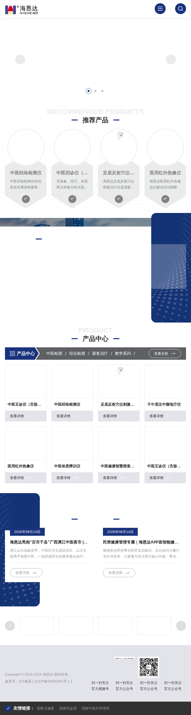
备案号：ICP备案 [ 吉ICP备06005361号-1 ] (38, 681)
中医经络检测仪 (26, 172)
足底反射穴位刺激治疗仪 (119, 172)
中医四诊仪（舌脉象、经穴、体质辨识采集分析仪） (72, 172)
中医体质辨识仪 (67, 466)
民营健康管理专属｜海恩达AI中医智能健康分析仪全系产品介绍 (142, 542)
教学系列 (123, 353)
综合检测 (77, 353)
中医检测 (54, 353)
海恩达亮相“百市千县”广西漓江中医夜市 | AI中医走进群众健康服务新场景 (49, 542)
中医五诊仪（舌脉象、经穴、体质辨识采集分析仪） (26, 404)
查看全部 (161, 354)
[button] (89, 91)
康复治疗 (100, 353)
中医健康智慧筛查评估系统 (119, 466)
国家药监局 (68, 708)
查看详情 (18, 302)
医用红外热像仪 (165, 172)
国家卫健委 (45, 708)
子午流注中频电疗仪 (164, 404)
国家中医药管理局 (95, 708)
